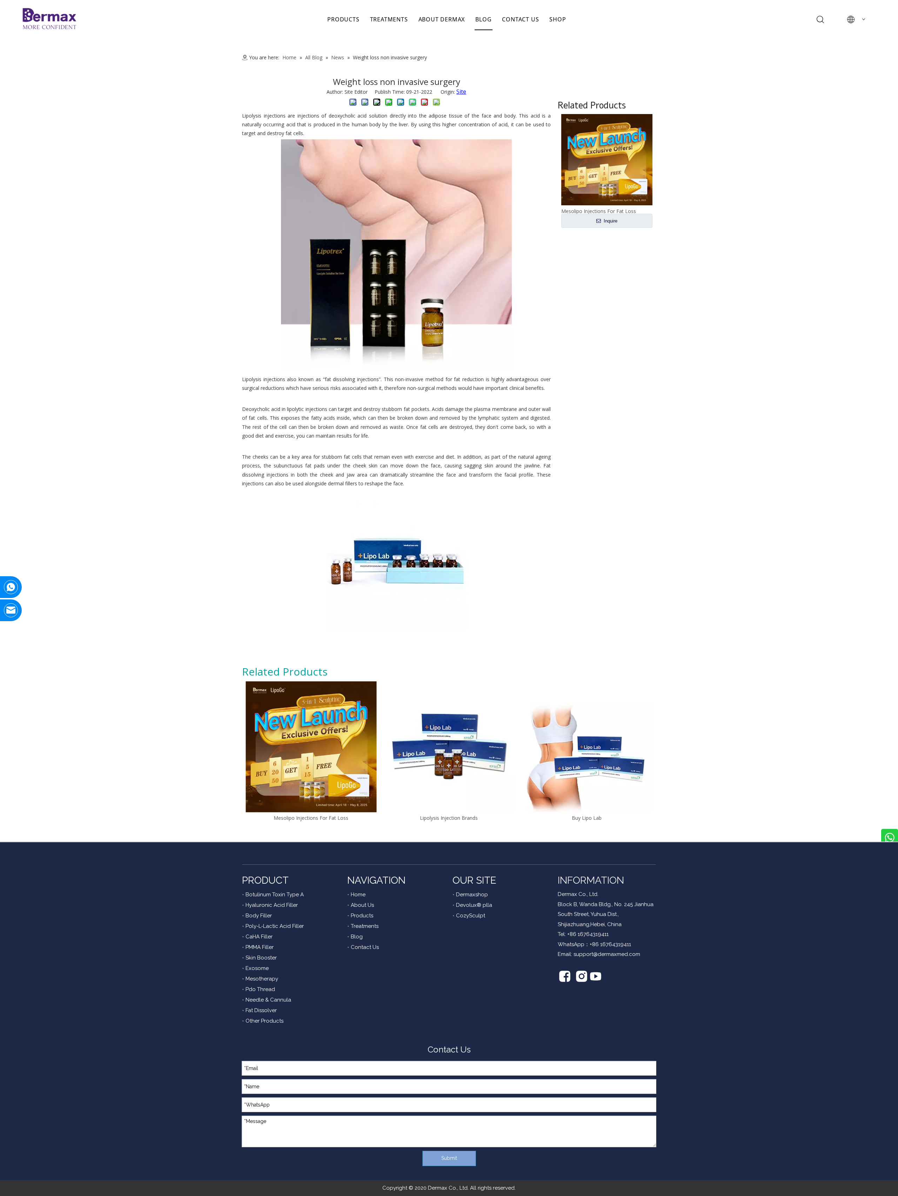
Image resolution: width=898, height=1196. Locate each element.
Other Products (264, 1021)
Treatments (364, 926)
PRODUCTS (343, 19)
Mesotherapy (262, 979)
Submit (449, 1158)
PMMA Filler (260, 947)
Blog (357, 936)
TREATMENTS (389, 19)
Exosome (257, 968)
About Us (362, 905)
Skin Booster (261, 958)
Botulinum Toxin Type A (275, 894)
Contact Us (365, 947)
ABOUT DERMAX (441, 19)
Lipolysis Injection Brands (449, 818)
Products (362, 915)
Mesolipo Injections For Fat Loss (311, 818)
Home (358, 894)
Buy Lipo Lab (587, 818)
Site (461, 91)
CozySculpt (470, 915)
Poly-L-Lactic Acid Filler (275, 926)
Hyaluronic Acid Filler (272, 905)
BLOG (483, 19)
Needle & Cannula (268, 1000)
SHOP (557, 19)
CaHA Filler (259, 936)
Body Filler (259, 915)
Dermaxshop (472, 894)
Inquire (609, 221)
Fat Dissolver (261, 1010)
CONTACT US (520, 19)
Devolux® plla (474, 905)
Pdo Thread (260, 989)
